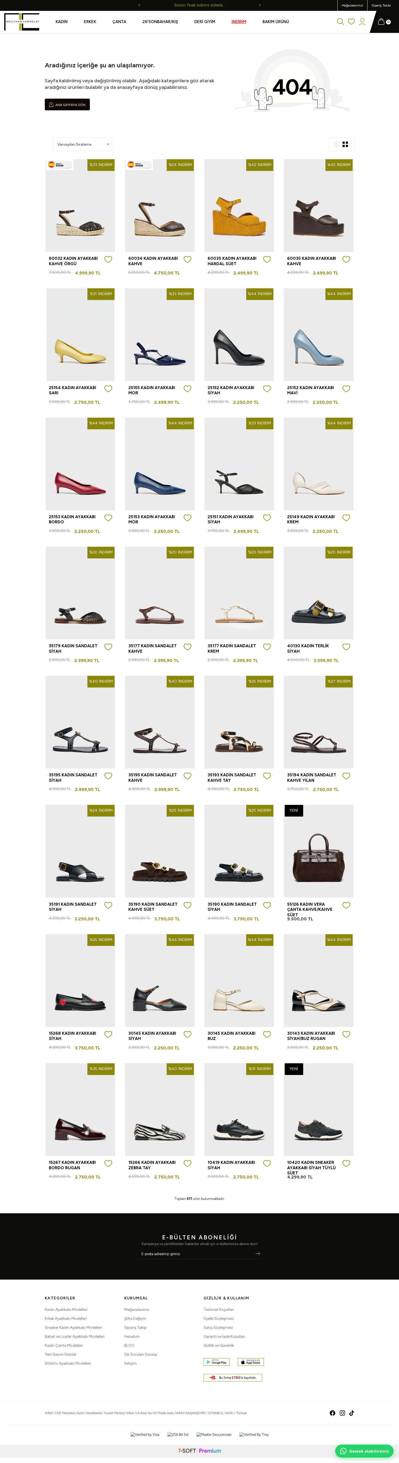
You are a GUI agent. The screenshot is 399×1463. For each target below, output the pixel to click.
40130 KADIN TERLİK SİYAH (308, 648)
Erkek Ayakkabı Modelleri (66, 1318)
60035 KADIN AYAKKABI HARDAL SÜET (232, 261)
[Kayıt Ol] (258, 1254)
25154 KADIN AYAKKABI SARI (72, 390)
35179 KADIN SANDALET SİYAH (73, 648)
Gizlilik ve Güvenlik (219, 1345)
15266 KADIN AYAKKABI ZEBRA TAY (152, 1165)
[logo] (21, 22)
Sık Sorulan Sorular (140, 1354)
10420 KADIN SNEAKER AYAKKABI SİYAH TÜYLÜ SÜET (311, 1168)
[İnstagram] (342, 1413)
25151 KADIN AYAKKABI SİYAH (231, 519)
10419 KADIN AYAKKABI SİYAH (231, 1165)
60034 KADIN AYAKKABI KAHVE (153, 261)
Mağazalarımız (352, 5)
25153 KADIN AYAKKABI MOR (151, 519)
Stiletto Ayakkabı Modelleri (68, 1363)
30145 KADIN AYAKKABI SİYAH (152, 1036)
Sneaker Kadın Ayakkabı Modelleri (73, 1327)
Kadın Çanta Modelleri (64, 1345)
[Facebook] (332, 1413)
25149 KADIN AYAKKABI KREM (311, 519)
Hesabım (132, 1336)
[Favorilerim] (351, 21)
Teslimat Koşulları (219, 1309)
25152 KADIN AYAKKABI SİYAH (231, 390)
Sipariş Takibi (381, 5)
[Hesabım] (362, 22)
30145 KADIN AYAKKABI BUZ (231, 1036)
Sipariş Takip (135, 1327)
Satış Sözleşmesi (218, 1327)
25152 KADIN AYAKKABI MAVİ (310, 390)
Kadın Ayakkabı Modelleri (66, 1309)
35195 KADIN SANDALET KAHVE (152, 778)
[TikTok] (351, 1413)
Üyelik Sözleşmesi (219, 1318)
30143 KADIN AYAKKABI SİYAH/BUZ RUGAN (311, 1036)
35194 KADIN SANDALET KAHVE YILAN (311, 778)
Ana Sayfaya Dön (70, 105)
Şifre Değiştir (135, 1318)
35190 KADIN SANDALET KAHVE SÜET (153, 907)
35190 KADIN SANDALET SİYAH (232, 907)
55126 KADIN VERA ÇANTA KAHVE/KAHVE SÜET (309, 909)
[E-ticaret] (199, 1451)
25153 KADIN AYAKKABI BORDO (72, 519)
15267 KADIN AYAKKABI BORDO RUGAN (72, 1165)
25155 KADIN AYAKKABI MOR (151, 390)
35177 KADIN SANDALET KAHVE (152, 648)
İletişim (130, 1363)
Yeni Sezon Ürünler (61, 1354)
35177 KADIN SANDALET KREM (232, 648)
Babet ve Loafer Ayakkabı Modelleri (74, 1336)
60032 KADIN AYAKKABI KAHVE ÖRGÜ (73, 261)
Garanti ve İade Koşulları (224, 1336)
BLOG (129, 1345)
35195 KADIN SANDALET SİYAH (73, 778)
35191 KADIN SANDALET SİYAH (73, 907)
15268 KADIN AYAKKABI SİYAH (72, 1036)
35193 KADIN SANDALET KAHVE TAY (232, 778)
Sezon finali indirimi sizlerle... (199, 5)
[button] (139, 5)
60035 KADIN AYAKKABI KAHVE (311, 261)
